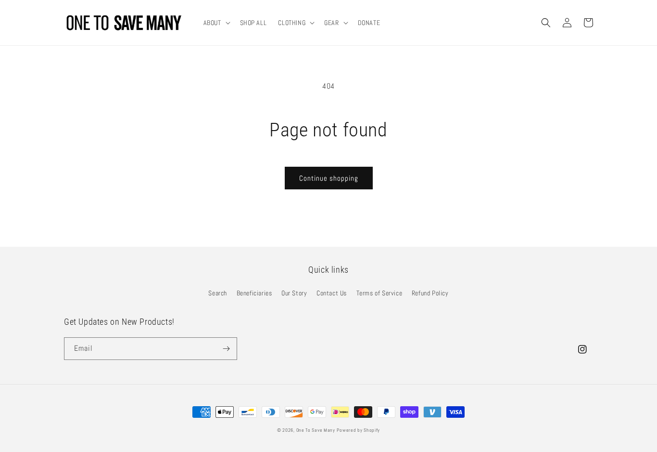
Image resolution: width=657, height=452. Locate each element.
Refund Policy (430, 293)
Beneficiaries (254, 293)
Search (217, 293)
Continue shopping (328, 178)
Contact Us (331, 293)
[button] (216, 23)
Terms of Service (379, 293)
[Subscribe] (226, 348)
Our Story (294, 293)
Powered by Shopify (358, 430)
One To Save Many (315, 430)
